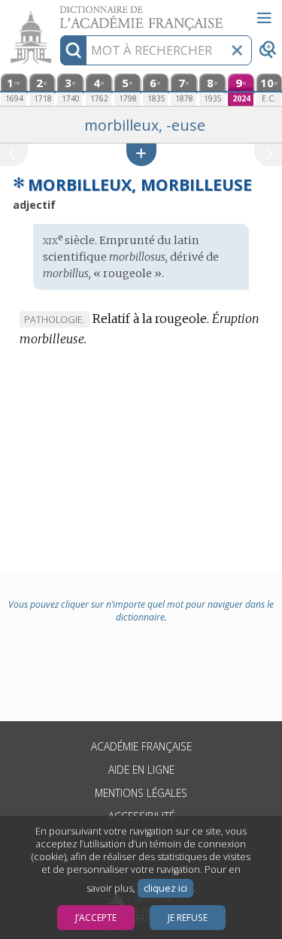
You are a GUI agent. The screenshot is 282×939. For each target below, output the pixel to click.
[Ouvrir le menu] (264, 18)
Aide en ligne (141, 769)
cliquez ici (165, 888)
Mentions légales (141, 793)
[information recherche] (73, 50)
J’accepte (96, 917)
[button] (141, 154)
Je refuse (188, 917)
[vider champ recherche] (237, 50)
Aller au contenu (58, 13)
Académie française (141, 746)
